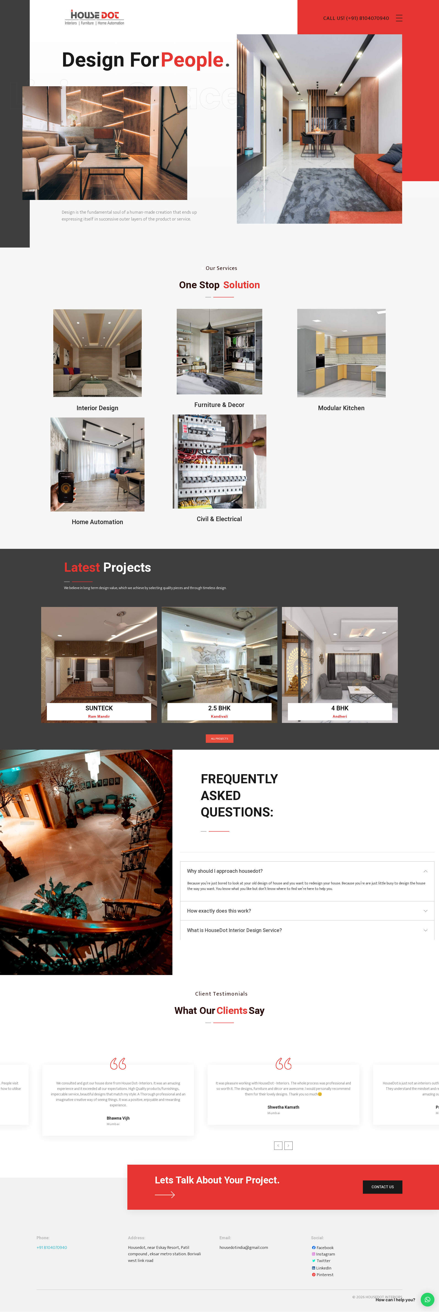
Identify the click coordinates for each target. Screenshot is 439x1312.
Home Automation (97, 522)
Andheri (340, 716)
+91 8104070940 (52, 1247)
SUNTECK (99, 708)
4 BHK (339, 708)
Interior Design (97, 408)
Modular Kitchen (341, 408)
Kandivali (219, 716)
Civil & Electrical (219, 519)
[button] (427, 1300)
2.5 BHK (219, 708)
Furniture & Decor (219, 405)
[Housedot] (93, 17)
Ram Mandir (99, 716)
